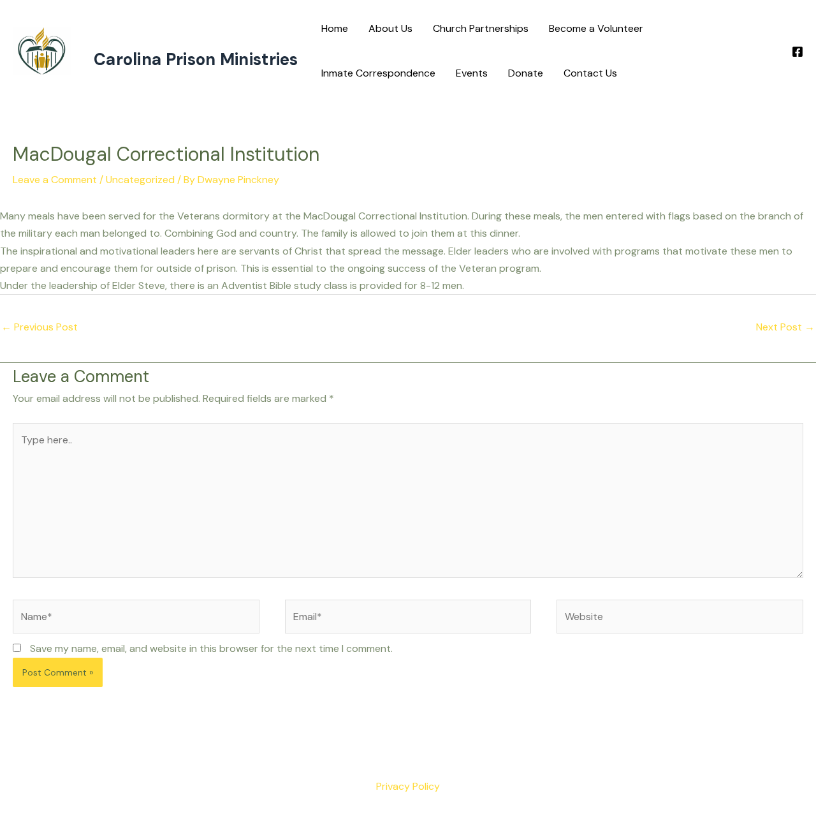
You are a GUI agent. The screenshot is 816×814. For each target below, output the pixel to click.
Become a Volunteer (596, 28)
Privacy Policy (408, 786)
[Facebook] (797, 51)
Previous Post (39, 327)
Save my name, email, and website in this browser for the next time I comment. (211, 648)
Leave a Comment (55, 179)
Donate (525, 73)
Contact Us (590, 73)
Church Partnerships (480, 28)
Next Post (785, 327)
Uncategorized (140, 179)
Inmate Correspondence (378, 73)
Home (334, 28)
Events (472, 73)
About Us (390, 28)
